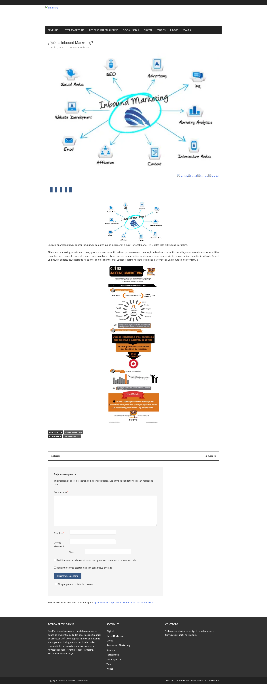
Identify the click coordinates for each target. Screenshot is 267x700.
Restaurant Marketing (103, 30)
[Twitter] (51, 190)
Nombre (59, 533)
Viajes (187, 30)
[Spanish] (213, 175)
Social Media (131, 30)
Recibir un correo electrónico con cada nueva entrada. (84, 567)
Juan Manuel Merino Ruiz (79, 47)
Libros (174, 30)
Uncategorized (71, 436)
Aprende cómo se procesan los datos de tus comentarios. (124, 602)
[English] (182, 175)
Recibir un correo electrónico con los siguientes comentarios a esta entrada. (96, 560)
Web (71, 552)
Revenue (53, 30)
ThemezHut (213, 680)
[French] (192, 175)
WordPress (184, 680)
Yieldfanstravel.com (58, 631)
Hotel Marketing (74, 30)
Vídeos (161, 30)
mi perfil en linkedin (185, 634)
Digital (148, 30)
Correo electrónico (61, 544)
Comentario (61, 491)
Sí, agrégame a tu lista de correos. (75, 584)
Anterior (55, 455)
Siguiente (211, 455)
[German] (202, 175)
